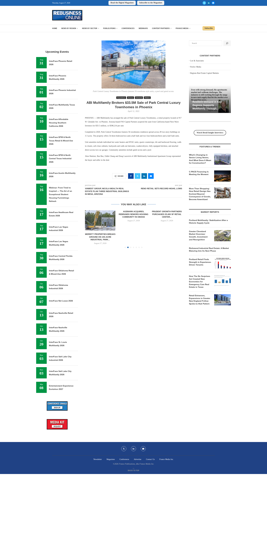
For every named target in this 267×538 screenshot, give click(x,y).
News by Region (68, 28)
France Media (182, 28)
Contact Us (150, 459)
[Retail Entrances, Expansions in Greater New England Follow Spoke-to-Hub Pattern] (222, 299)
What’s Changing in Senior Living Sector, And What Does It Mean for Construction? (200, 159)
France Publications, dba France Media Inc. (136, 464)
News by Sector (89, 28)
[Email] (213, 3)
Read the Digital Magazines (122, 3)
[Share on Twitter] (137, 176)
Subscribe (209, 28)
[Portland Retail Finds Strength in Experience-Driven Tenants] (222, 263)
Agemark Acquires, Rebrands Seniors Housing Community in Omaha (133, 214)
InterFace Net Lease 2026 (61, 301)
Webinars (143, 28)
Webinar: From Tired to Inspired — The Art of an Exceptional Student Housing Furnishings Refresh (60, 194)
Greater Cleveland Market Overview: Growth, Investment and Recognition (198, 235)
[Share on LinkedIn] (144, 176)
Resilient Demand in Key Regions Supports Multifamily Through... (207, 105)
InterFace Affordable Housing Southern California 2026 (58, 122)
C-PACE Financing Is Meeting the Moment (199, 173)
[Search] (227, 43)
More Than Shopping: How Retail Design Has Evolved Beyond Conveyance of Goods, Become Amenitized (200, 193)
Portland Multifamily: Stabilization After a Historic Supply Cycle (208, 221)
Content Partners (161, 28)
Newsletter (97, 459)
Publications (109, 28)
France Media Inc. (166, 459)
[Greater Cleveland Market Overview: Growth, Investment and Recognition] (222, 235)
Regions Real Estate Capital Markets (204, 73)
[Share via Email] (151, 176)
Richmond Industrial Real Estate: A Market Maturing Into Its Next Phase (209, 249)
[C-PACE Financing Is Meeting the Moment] (222, 176)
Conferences (128, 28)
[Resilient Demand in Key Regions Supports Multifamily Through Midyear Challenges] (210, 99)
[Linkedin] (208, 3)
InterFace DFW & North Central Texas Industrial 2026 (60, 158)
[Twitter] (204, 3)
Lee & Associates (197, 61)
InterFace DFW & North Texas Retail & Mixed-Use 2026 (61, 140)
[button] (88, 229)
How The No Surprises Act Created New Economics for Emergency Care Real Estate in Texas (199, 281)
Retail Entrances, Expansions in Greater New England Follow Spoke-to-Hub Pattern (199, 299)
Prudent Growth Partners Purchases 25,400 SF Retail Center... (167, 214)
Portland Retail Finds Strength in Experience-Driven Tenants (200, 262)
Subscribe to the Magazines (150, 3)
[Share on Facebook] (131, 176)
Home (54, 28)
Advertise (137, 459)
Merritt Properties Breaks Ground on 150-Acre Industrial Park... (100, 237)
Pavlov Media (195, 67)
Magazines (111, 459)
